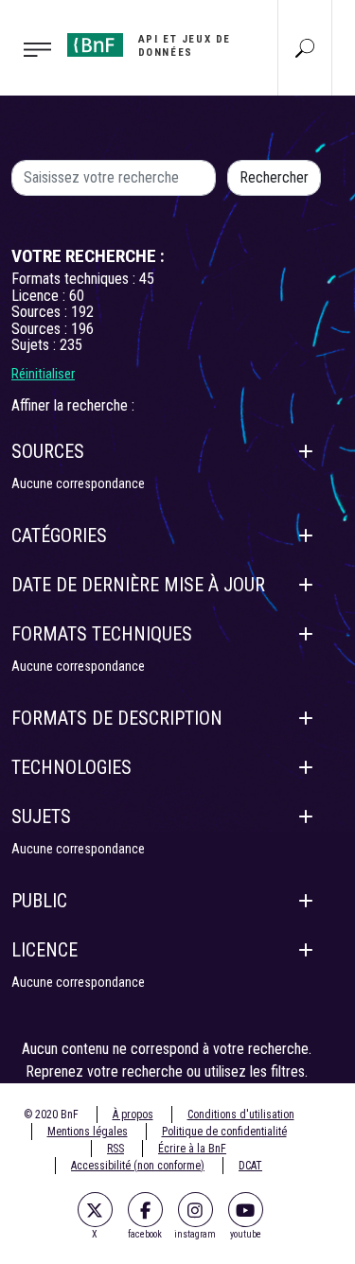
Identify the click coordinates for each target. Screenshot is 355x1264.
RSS (115, 1148)
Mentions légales (87, 1131)
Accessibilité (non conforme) (137, 1165)
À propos (133, 1114)
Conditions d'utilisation (240, 1114)
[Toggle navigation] (28, 48)
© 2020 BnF (51, 1114)
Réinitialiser (43, 373)
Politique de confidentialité (224, 1131)
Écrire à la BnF (192, 1148)
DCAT (250, 1165)
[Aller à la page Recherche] (304, 47)
